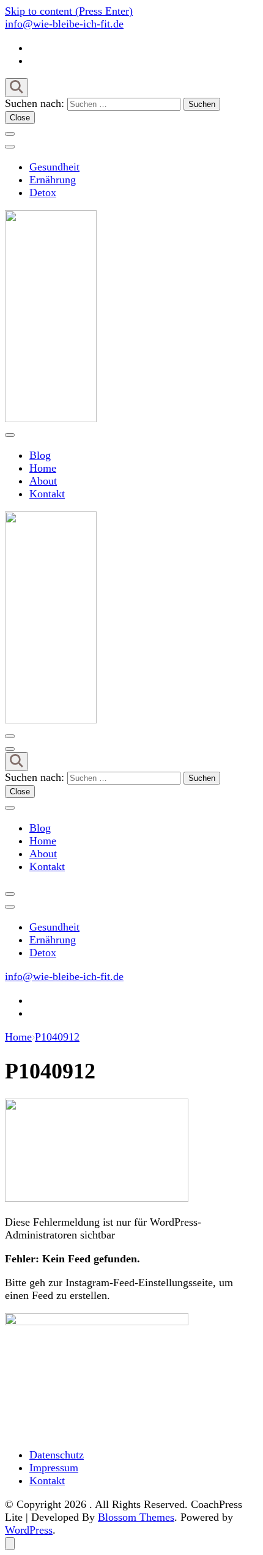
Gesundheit (54, 167)
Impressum (53, 1468)
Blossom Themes (136, 1517)
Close (20, 117)
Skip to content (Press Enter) (69, 11)
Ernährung (52, 180)
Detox (42, 192)
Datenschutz (56, 1455)
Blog (40, 455)
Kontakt (47, 494)
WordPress (29, 1530)
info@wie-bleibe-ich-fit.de (64, 24)
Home (42, 468)
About (43, 481)
